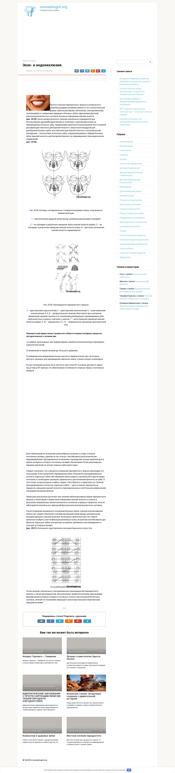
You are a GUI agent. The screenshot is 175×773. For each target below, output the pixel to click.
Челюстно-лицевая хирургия (132, 253)
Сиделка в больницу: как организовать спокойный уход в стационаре (134, 122)
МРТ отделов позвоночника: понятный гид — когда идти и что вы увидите (136, 112)
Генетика (124, 155)
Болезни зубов (126, 146)
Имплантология (127, 196)
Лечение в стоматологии (131, 200)
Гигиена (123, 159)
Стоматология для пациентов (133, 235)
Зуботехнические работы (131, 191)
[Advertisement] (87, 38)
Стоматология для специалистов (134, 240)
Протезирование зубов (130, 226)
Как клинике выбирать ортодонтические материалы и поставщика (133, 102)
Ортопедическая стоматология (133, 222)
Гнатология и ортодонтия (43, 71)
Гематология (125, 150)
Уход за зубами (126, 248)
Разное (123, 231)
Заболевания (125, 187)
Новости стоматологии (130, 209)
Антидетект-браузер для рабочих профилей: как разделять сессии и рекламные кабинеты (135, 81)
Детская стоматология (130, 168)
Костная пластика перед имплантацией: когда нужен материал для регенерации (132, 92)
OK (129, 770)
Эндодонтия (125, 257)
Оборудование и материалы (132, 218)
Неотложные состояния (130, 204)
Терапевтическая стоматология (134, 244)
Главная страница (29, 61)
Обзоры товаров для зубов (132, 213)
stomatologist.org (53, 7)
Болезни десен (126, 142)
